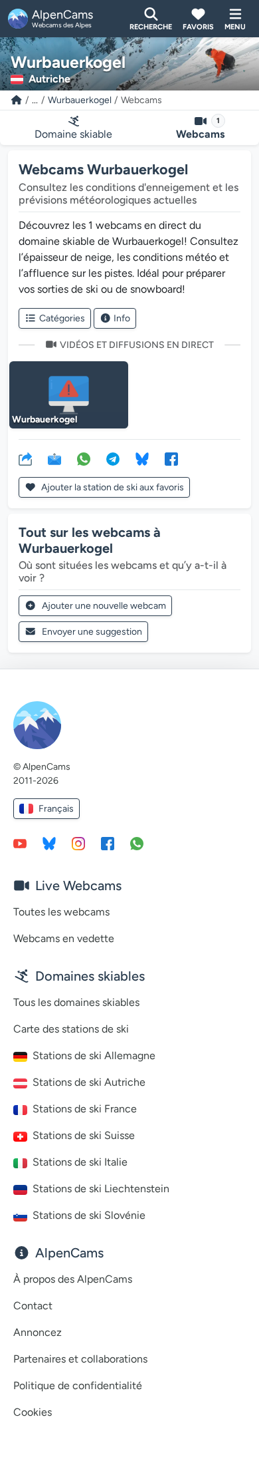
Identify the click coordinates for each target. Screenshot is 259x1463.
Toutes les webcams (61, 911)
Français (56, 808)
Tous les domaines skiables (76, 1002)
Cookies (32, 1412)
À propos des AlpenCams (72, 1279)
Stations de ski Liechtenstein (101, 1188)
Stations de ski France (85, 1108)
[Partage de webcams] (25, 458)
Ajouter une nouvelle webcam (104, 605)
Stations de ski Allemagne (94, 1055)
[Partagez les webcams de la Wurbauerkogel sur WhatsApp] (83, 458)
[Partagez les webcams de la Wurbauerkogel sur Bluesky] (142, 458)
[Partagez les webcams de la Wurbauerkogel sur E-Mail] (54, 458)
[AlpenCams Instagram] (78, 843)
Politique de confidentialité (77, 1385)
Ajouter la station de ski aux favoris (111, 487)
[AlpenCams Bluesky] (49, 843)
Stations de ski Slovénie (89, 1215)
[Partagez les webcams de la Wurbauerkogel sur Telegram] (113, 458)
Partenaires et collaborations (80, 1359)
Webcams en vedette (63, 938)
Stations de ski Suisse (84, 1135)
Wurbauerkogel (80, 100)
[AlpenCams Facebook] (107, 843)
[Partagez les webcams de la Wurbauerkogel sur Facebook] (171, 458)
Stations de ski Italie (80, 1162)
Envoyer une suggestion (92, 631)
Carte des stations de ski (71, 1029)
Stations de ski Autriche (89, 1082)
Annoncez (37, 1332)
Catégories (62, 318)
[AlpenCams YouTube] (20, 843)
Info (122, 318)
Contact (32, 1305)
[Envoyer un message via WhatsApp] (136, 843)
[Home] (17, 100)
